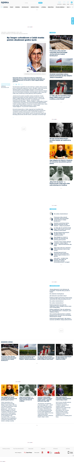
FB (14, 84)
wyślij (21, 84)
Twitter (16, 84)
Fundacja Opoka (6, 448)
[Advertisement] (37, 18)
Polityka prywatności (18, 448)
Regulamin (30, 448)
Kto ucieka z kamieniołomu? (57, 301)
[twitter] (73, 21)
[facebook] (73, 19)
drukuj (19, 84)
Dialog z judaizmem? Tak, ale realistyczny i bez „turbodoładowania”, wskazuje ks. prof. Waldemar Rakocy (60, 311)
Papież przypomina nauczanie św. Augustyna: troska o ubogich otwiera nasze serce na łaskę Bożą (60, 306)
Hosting (68, 448)
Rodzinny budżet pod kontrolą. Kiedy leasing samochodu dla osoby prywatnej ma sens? (61, 298)
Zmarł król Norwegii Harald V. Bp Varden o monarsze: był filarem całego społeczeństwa (61, 319)
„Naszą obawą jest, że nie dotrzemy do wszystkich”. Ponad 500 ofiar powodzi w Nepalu (60, 290)
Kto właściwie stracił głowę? (57, 293)
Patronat (55, 448)
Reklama (43, 448)
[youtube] (73, 23)
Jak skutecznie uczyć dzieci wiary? (58, 295)
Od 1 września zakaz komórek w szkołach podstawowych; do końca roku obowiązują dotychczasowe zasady (60, 315)
